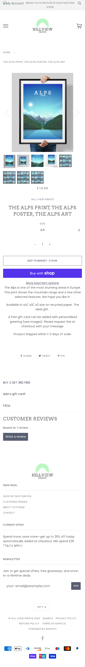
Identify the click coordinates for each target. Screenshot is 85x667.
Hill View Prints (42, 199)
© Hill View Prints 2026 (24, 618)
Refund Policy (29, 623)
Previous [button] (10, 112)
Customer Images (15, 502)
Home (7, 52)
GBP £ (40, 607)
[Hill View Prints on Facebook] (42, 639)
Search (48, 618)
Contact (9, 513)
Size (42, 224)
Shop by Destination (17, 496)
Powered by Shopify (42, 629)
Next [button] (74, 112)
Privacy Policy (66, 618)
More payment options (42, 283)
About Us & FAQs (14, 507)
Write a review (15, 437)
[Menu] (5, 26)
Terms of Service (54, 623)
